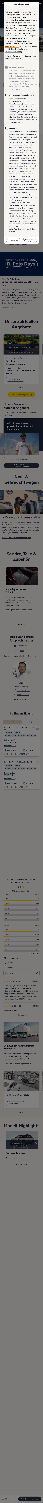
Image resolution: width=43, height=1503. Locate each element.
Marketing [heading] (13, 128)
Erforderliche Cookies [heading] (17, 67)
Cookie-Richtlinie (11, 49)
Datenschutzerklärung (13, 51)
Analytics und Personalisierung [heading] (21, 95)
